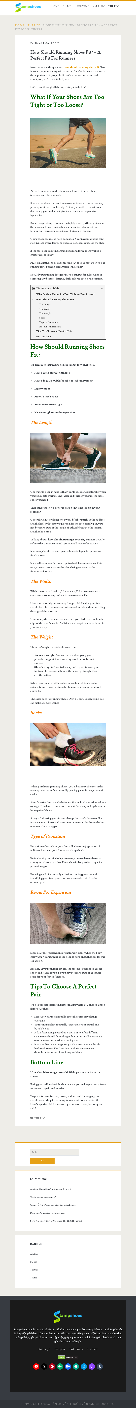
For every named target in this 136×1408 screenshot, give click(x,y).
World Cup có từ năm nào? (43, 1197)
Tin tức (113, 6)
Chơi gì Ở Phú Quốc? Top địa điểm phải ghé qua (52, 1205)
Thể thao (83, 6)
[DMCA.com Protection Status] (68, 1357)
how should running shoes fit (82, 67)
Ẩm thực (99, 6)
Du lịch (68, 6)
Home (56, 6)
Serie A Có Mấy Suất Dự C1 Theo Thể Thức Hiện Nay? (56, 1221)
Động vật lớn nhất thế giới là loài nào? (47, 1213)
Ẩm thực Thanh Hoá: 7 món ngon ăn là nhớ (50, 1189)
